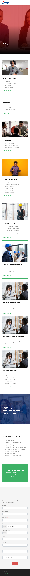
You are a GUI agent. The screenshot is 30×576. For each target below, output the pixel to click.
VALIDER (15, 563)
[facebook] (2, 573)
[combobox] (5, 526)
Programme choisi (7, 549)
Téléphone (7, 524)
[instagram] (7, 573)
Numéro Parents (7, 530)
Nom (5, 505)
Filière (4, 542)
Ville (3, 536)
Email (6, 518)
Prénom (6, 511)
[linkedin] (5, 573)
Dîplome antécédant (8, 555)
